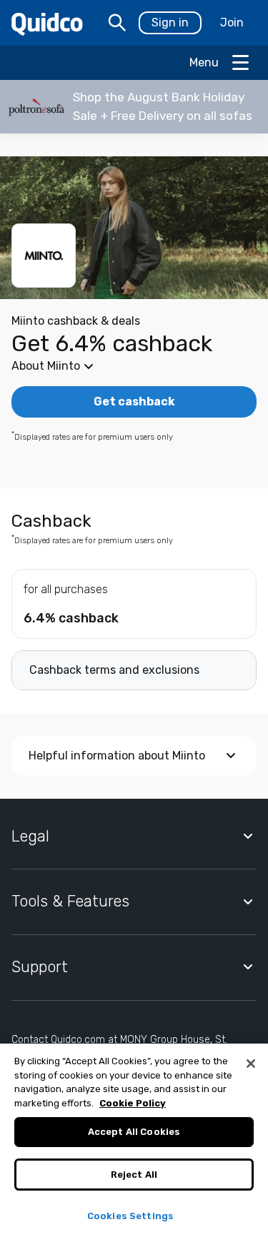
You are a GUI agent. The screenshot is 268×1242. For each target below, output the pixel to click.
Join (232, 22)
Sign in (170, 22)
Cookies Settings (130, 1216)
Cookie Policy (132, 1103)
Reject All (134, 1174)
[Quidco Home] (47, 23)
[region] (134, 1143)
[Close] (251, 1063)
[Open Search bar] (117, 23)
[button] (134, 106)
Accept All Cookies (134, 1131)
